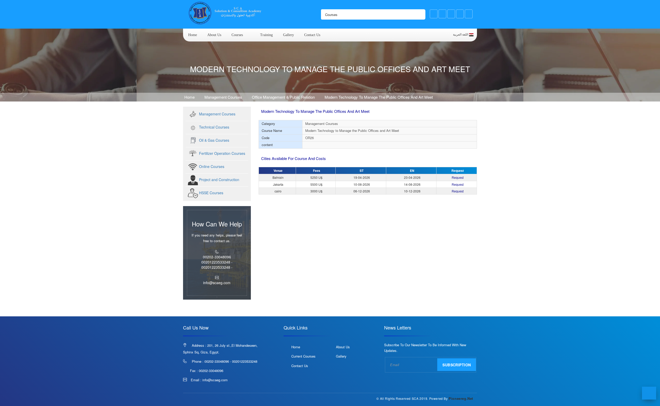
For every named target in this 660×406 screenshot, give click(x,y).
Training (266, 35)
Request (458, 177)
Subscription (456, 364)
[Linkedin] (469, 14)
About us (214, 35)
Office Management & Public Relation (283, 97)
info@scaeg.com (215, 379)
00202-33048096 (211, 370)
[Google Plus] (451, 14)
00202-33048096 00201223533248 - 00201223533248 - (217, 262)
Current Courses (303, 356)
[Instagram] (460, 14)
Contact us (312, 35)
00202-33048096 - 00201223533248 (230, 361)
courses (237, 35)
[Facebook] (434, 14)
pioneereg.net (461, 398)
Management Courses (223, 97)
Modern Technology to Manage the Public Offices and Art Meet (379, 97)
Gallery (288, 35)
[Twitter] (442, 14)
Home (192, 35)
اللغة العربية (461, 34)
